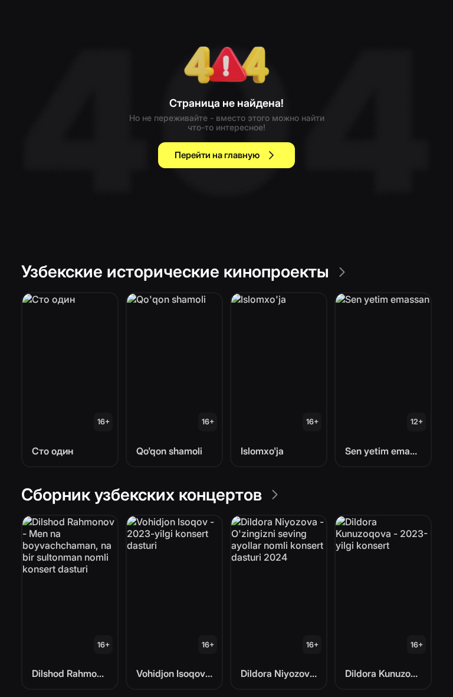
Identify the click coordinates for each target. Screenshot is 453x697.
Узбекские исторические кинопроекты (175, 271)
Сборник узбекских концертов (141, 495)
